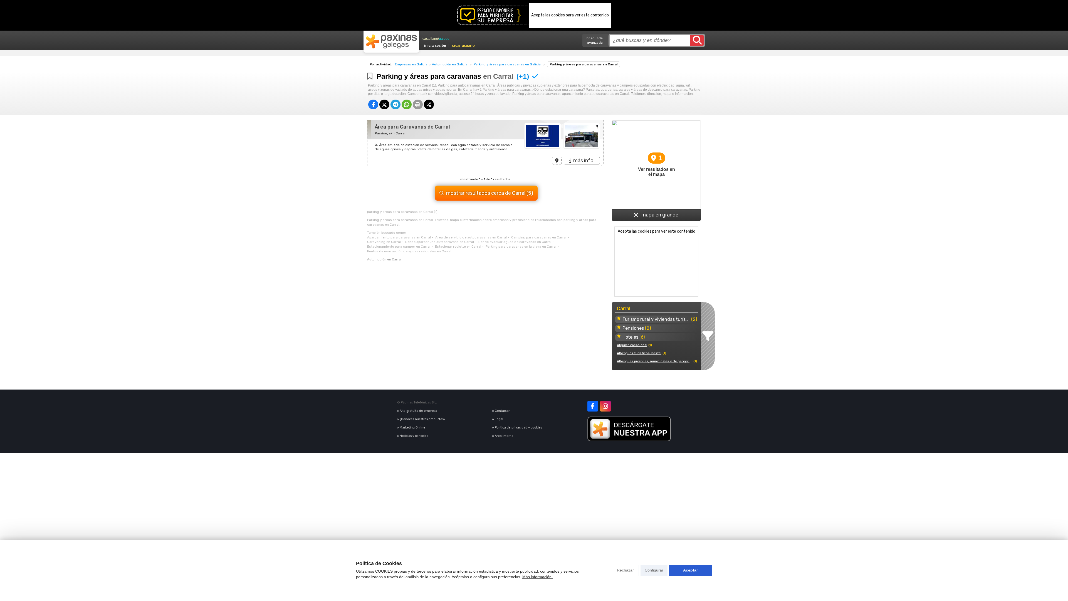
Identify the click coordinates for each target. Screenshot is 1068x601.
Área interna (504, 436)
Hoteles (630, 337)
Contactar (502, 411)
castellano (430, 39)
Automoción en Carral (384, 259)
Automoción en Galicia (450, 64)
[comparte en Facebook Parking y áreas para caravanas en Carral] (373, 104)
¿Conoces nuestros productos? (422, 419)
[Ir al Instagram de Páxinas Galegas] (605, 406)
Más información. (537, 577)
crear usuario (463, 45)
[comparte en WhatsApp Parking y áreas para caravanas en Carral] (407, 104)
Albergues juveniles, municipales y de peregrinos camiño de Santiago (654, 361)
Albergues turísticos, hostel (639, 353)
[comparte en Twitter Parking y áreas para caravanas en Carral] (384, 104)
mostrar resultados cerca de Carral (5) (489, 193)
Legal (499, 419)
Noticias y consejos (414, 436)
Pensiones (633, 328)
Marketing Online (412, 427)
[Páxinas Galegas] (391, 41)
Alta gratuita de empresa (418, 411)
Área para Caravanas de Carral (412, 127)
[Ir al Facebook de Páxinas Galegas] (592, 406)
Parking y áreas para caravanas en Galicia (507, 64)
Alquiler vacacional (632, 345)
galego (444, 39)
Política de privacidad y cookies (518, 427)
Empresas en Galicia (411, 64)
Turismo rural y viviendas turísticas (656, 319)
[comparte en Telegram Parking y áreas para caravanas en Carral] (395, 104)
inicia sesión (435, 45)
